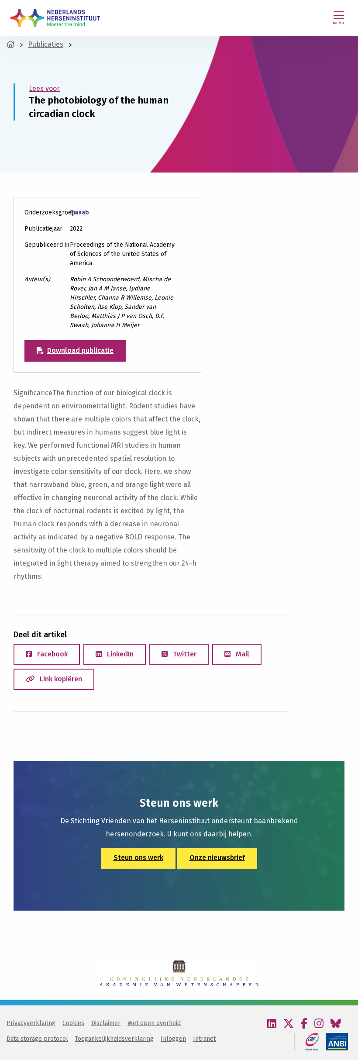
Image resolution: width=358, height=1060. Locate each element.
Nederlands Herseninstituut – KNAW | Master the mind (55, 18)
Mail (241, 654)
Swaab (79, 212)
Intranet (204, 1039)
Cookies (73, 1023)
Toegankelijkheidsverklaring (114, 1039)
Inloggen (173, 1039)
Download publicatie (80, 350)
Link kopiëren (60, 679)
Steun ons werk (138, 857)
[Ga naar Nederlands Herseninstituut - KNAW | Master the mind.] (10, 44)
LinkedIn (119, 654)
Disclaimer (105, 1023)
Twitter (183, 654)
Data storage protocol (37, 1039)
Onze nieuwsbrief (217, 857)
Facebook (51, 654)
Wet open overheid (154, 1023)
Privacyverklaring (31, 1023)
